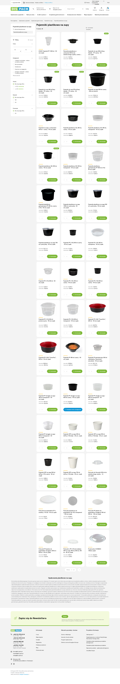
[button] (32, 44)
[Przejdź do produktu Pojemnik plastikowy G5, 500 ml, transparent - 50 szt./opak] (72, 156)
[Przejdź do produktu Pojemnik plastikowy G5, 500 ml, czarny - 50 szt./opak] (48, 155)
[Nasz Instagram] (14, 664)
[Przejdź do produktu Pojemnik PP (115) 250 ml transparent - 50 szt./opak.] (97, 233)
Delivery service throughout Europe (69, 642)
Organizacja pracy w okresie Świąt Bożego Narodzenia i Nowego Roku (96, 637)
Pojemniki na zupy (48, 20)
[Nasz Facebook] (11, 664)
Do (26, 49)
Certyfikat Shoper (90, 650)
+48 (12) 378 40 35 (19, 638)
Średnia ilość (18, 67)
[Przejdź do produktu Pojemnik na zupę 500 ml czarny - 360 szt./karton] (97, 79)
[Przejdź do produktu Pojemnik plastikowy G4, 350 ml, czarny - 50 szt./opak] (72, 118)
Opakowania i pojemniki (24, 20)
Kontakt (38, 639)
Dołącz (65, 616)
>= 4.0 (16, 89)
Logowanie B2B (16, 2)
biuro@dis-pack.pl (17, 651)
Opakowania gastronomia (37, 20)
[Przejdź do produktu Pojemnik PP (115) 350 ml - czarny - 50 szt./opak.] (72, 271)
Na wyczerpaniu (18, 64)
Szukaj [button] (87, 9)
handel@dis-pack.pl (18, 653)
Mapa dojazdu (39, 637)
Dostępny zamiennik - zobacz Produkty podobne (22, 72)
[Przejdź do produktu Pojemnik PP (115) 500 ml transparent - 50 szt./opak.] (72, 309)
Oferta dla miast (40, 650)
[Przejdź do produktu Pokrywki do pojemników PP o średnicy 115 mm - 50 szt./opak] (48, 499)
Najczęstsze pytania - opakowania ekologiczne (97, 648)
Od (15, 49)
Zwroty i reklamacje (66, 634)
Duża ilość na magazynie (20, 69)
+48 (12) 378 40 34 (41, 9)
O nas (37, 634)
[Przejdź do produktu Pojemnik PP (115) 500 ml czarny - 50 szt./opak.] (72, 233)
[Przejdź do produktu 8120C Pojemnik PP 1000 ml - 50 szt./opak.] (48, 41)
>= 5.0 (16, 86)
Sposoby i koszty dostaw (67, 637)
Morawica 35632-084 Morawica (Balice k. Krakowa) (22, 659)
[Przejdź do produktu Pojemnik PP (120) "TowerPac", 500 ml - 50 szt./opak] (48, 347)
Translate (96, 4)
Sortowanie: (90, 27)
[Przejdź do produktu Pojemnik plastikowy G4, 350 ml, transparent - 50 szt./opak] (97, 118)
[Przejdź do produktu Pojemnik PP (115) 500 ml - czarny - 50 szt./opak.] (97, 271)
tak (15, 100)
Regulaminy (39, 642)
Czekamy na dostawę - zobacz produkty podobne (22, 61)
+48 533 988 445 (18, 642)
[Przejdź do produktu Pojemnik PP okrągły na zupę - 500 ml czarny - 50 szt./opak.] (72, 386)
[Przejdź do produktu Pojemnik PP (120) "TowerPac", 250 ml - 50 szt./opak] (97, 308)
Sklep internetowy (19, 674)
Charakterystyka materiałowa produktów (96, 645)
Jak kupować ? (90, 634)
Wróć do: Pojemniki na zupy (20, 29)
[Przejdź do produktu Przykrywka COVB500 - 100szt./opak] (97, 539)
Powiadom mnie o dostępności (73, 409)
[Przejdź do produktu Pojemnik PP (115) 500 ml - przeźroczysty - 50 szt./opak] (48, 309)
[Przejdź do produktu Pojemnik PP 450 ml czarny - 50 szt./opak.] (72, 347)
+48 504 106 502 (18, 645)
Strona (68, 569)
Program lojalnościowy (66, 639)
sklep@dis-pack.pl (57, 9)
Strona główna (14, 20)
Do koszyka (53, 64)
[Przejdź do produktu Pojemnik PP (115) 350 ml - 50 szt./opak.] (48, 271)
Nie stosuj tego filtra (19, 84)
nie (15, 102)
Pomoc (88, 2)
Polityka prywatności (41, 645)
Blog (37, 647)
